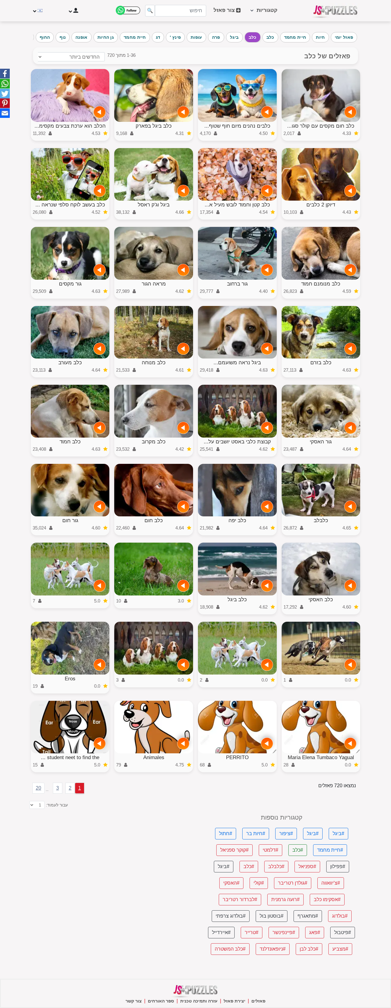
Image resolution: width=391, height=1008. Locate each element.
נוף (63, 37)
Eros (70, 679)
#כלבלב (276, 866)
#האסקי (231, 883)
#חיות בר (255, 833)
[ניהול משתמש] (73, 11)
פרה (216, 37)
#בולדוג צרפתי (231, 916)
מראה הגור (154, 284)
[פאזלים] (335, 10)
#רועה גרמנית (285, 899)
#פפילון (337, 866)
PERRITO (237, 757)
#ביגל (338, 833)
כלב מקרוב (154, 442)
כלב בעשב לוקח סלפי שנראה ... (70, 205)
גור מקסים (70, 284)
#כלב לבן (309, 949)
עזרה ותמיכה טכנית (198, 1001)
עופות (196, 37)
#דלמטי (270, 850)
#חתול (225, 833)
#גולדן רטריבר (292, 883)
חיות (320, 37)
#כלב (297, 850)
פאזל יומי (344, 37)
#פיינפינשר (283, 932)
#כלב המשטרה (230, 949)
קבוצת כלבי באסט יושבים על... (237, 442)
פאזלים (258, 1001)
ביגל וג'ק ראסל (154, 205)
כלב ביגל (237, 599)
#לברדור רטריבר (240, 899)
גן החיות (105, 37)
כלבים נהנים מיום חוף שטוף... (237, 126)
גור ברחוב (237, 284)
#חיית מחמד (330, 850)
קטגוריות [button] (265, 10)
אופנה (81, 37)
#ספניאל (307, 866)
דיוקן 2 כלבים (320, 205)
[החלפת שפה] (38, 10)
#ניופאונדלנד (273, 949)
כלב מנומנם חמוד (320, 284)
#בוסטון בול (271, 916)
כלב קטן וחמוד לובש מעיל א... (237, 205)
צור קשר (134, 1001)
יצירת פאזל (234, 1001)
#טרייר (251, 932)
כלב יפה (237, 520)
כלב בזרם (320, 363)
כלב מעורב (70, 363)
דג (158, 37)
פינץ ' (175, 37)
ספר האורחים (161, 1001)
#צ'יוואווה (330, 883)
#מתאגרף (308, 916)
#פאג (314, 932)
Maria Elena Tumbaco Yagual (321, 757)
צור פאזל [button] (225, 10)
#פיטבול (342, 932)
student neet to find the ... (70, 757)
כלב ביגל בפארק (154, 126)
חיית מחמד (295, 37)
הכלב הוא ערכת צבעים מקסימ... (70, 126)
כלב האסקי (321, 599)
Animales (153, 757)
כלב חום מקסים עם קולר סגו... (320, 126)
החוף (45, 37)
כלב (270, 37)
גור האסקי (321, 442)
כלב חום (153, 520)
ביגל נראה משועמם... (237, 363)
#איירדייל (221, 932)
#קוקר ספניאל (234, 850)
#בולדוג (340, 916)
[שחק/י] (350, 112)
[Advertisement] (109, 857)
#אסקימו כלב (327, 899)
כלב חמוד (70, 442)
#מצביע (340, 949)
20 (38, 788)
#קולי (259, 883)
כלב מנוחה (154, 363)
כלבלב (321, 520)
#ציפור (286, 833)
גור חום (70, 520)
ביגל (234, 37)
